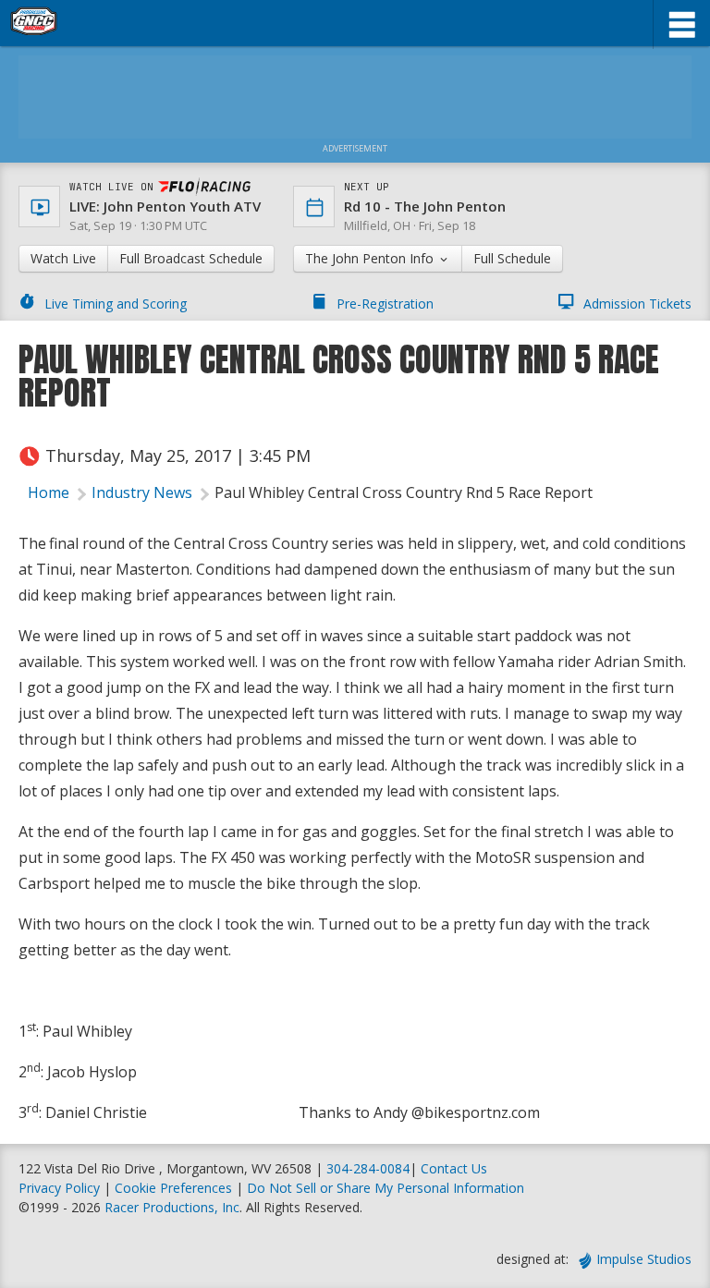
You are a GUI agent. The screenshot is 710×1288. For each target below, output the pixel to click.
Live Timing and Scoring (115, 303)
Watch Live (63, 258)
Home (48, 492)
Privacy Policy (59, 1188)
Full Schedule (512, 258)
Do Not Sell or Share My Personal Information (385, 1188)
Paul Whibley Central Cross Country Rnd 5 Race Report (403, 492)
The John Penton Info (371, 258)
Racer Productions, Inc (171, 1207)
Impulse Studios (644, 1259)
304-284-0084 (368, 1168)
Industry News (142, 492)
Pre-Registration (385, 303)
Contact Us (454, 1168)
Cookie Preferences (175, 1188)
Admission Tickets (637, 303)
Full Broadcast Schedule (191, 258)
